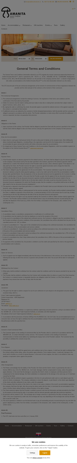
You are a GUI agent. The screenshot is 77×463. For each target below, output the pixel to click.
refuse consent (37, 458)
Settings (32, 453)
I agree (45, 453)
